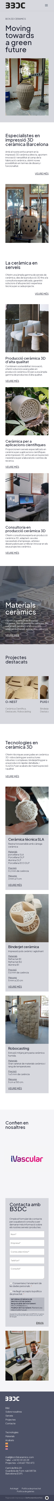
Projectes (10, 1419)
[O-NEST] (21, 687)
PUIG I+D (46, 702)
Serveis (9, 1415)
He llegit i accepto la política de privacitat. (26, 1293)
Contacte (10, 1423)
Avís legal (14, 1488)
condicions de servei (36, 1315)
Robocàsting (24, 711)
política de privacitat (18, 1315)
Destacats (10, 711)
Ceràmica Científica (15, 708)
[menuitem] (27, 1443)
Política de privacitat (31, 1488)
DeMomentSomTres (34, 1498)
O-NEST (11, 702)
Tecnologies (11, 1432)
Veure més (42, 173)
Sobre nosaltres (13, 1411)
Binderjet (44, 708)
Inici (7, 1407)
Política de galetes (25, 1491)
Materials (10, 1436)
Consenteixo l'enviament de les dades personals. (26, 1284)
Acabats (9, 1440)
